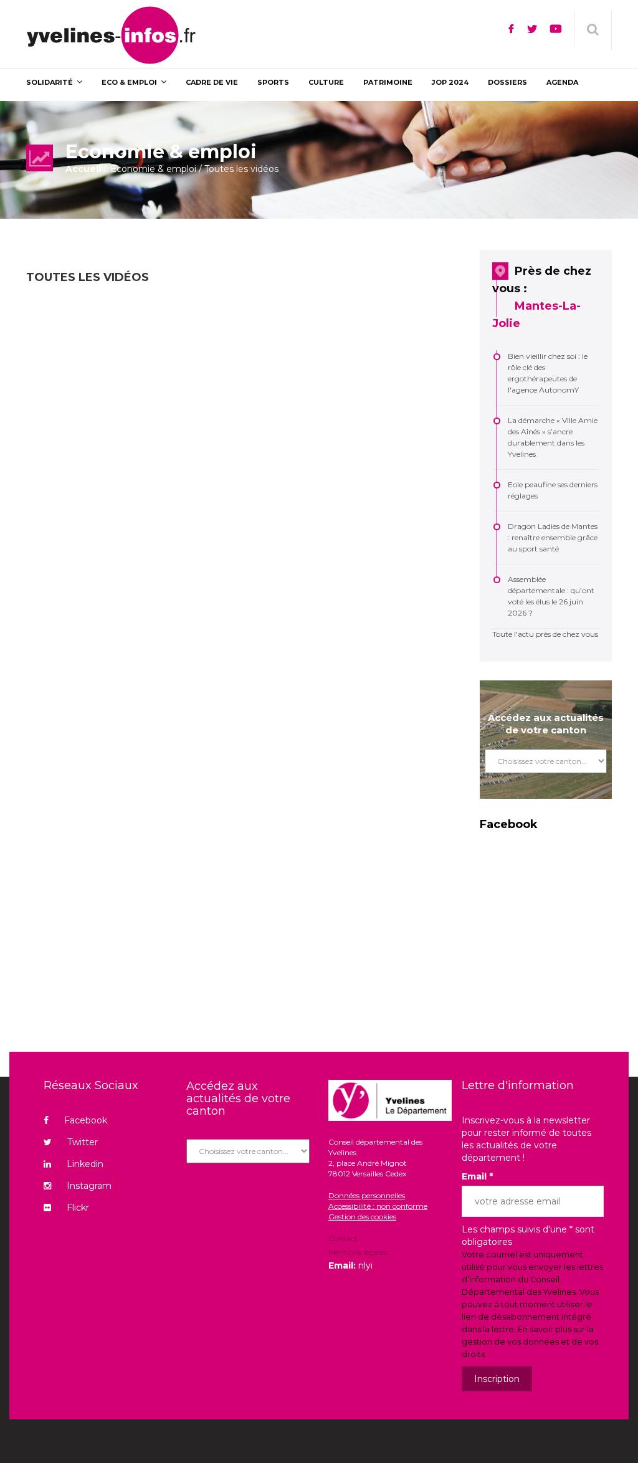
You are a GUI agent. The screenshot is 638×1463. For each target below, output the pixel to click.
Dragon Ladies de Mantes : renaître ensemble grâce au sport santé (553, 537)
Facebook (85, 1120)
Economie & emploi (153, 168)
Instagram (89, 1185)
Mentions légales (357, 1252)
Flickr (78, 1207)
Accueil (83, 168)
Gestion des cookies (362, 1216)
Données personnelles (366, 1195)
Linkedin (85, 1164)
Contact (343, 1239)
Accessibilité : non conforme (377, 1206)
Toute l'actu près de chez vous (545, 634)
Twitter (82, 1142)
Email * (477, 1176)
